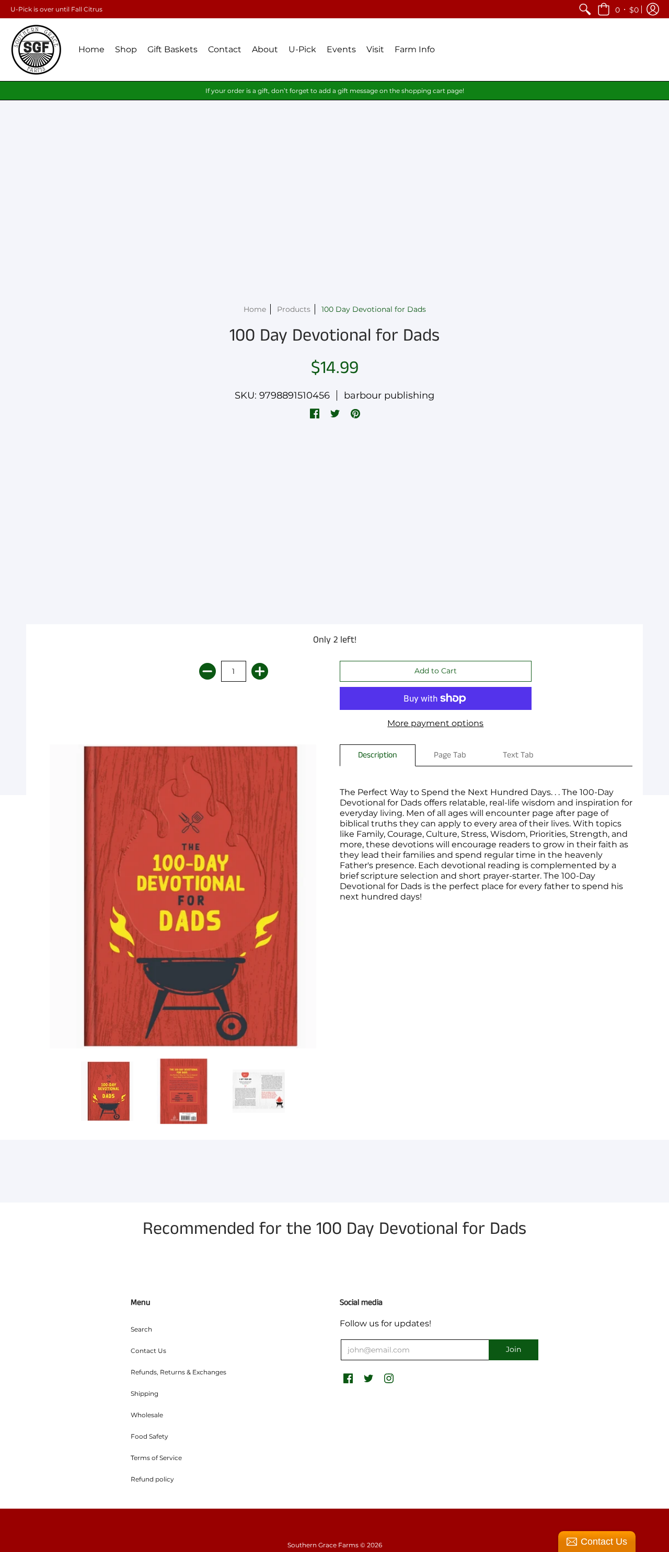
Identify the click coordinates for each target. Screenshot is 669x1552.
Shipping (144, 1393)
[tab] (378, 755)
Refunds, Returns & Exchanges (178, 1372)
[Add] (259, 671)
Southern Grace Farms (323, 1545)
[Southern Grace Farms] (36, 49)
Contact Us (148, 1351)
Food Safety (149, 1436)
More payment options (435, 723)
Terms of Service (156, 1458)
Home (255, 309)
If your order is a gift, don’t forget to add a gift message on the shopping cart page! (334, 91)
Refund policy (152, 1479)
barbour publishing (389, 395)
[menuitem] (584, 9)
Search (141, 1329)
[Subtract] (207, 671)
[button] (618, 9)
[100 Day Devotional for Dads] (107, 1091)
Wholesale (147, 1415)
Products (293, 309)
